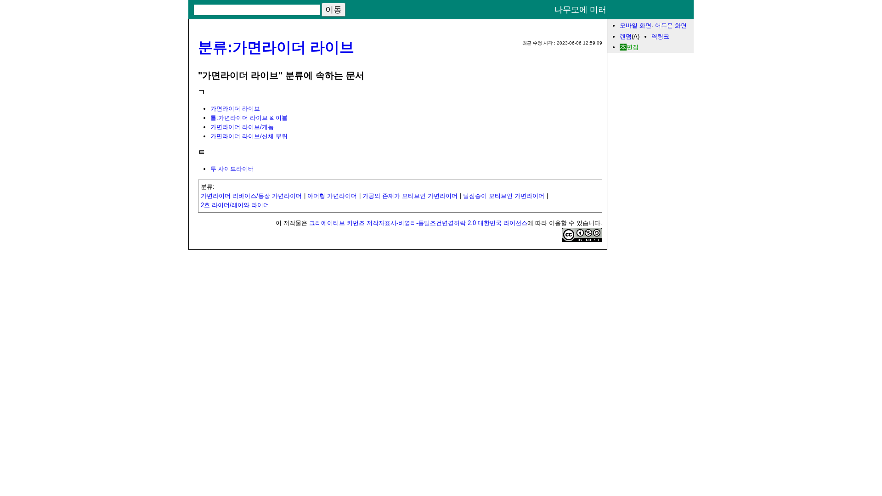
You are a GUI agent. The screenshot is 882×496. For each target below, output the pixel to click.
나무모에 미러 (580, 10)
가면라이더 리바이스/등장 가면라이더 (251, 195)
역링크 (660, 36)
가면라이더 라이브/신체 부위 (249, 136)
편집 (633, 47)
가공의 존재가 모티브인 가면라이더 (410, 195)
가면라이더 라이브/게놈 (242, 127)
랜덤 (626, 36)
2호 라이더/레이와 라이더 (235, 205)
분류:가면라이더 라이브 (276, 47)
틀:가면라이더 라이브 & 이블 (249, 117)
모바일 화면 (635, 25)
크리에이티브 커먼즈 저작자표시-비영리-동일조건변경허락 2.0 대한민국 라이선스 (418, 223)
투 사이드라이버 (232, 168)
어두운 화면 (671, 25)
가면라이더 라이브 (235, 108)
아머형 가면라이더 (332, 195)
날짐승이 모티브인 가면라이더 (503, 195)
